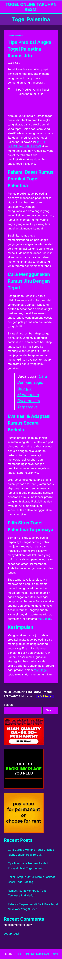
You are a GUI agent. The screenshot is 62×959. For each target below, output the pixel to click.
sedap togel (11, 933)
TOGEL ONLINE (15, 35)
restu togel (44, 618)
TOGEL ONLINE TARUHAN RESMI (36, 954)
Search (8, 704)
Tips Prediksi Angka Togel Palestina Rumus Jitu (29, 49)
